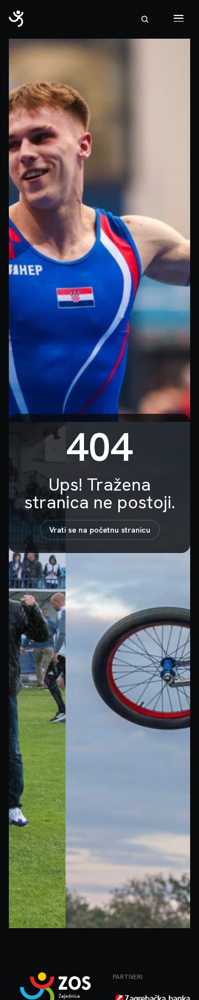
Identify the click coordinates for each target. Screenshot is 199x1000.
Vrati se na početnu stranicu (99, 530)
